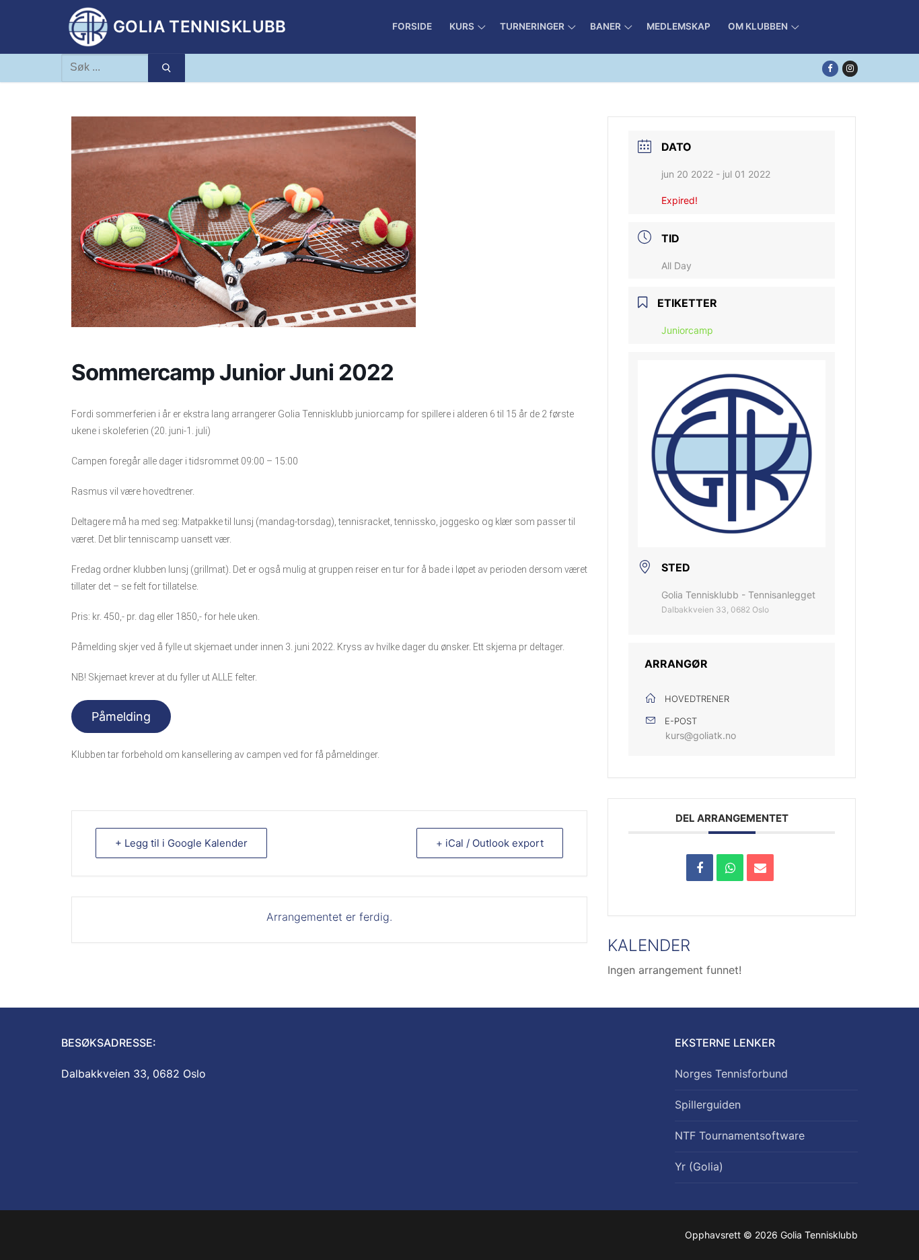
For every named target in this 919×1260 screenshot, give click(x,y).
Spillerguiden (708, 1104)
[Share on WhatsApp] (729, 867)
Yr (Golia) (699, 1166)
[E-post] (760, 867)
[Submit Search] (166, 68)
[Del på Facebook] (699, 867)
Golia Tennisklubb (200, 26)
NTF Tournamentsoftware (740, 1135)
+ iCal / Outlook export (490, 843)
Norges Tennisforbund (731, 1073)
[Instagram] (850, 68)
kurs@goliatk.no (700, 735)
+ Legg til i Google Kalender (181, 843)
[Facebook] (830, 68)
